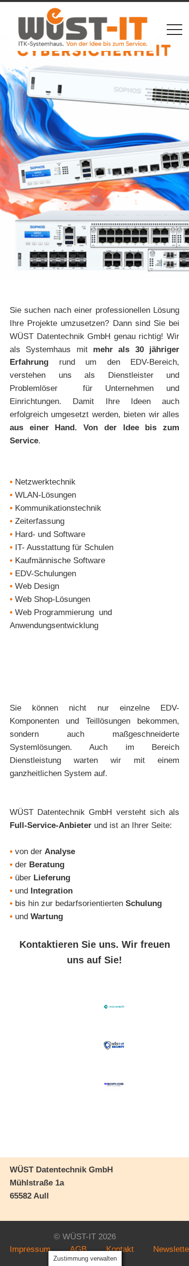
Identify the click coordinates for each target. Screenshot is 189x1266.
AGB (78, 1249)
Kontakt (120, 1249)
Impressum (30, 1249)
